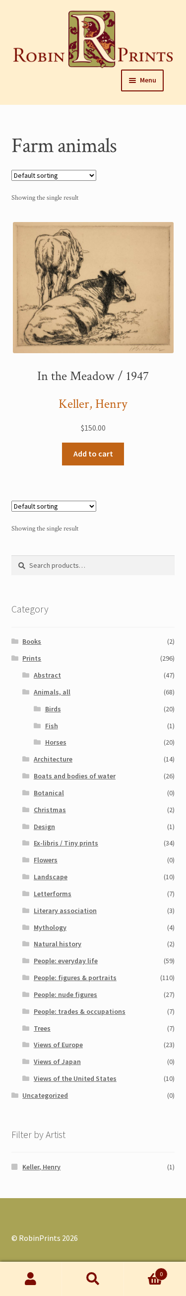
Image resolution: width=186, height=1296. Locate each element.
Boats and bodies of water (75, 775)
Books (31, 641)
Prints (31, 658)
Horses (55, 742)
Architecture (53, 759)
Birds (53, 708)
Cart (143, 1270)
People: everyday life (66, 960)
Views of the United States (75, 1078)
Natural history (57, 943)
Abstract (47, 675)
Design (44, 826)
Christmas (50, 809)
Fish (51, 725)
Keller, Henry (93, 403)
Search (93, 1279)
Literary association (65, 910)
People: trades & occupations (79, 1011)
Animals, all (52, 691)
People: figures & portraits (75, 977)
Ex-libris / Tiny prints (66, 843)
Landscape (50, 876)
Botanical (49, 792)
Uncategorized (45, 1095)
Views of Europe (58, 1044)
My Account (31, 1279)
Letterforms (52, 893)
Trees (42, 1028)
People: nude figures (65, 994)
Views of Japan (57, 1061)
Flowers (46, 859)
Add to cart (93, 453)
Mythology (50, 927)
